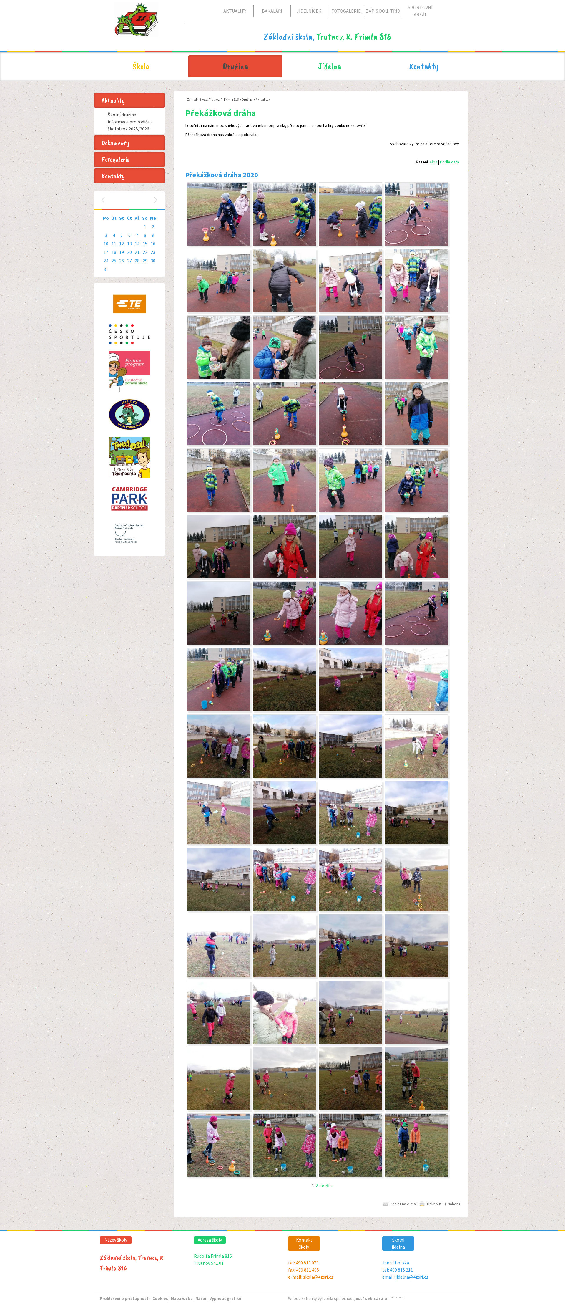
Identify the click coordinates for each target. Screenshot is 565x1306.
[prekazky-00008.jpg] (284, 1175)
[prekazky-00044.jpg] (350, 577)
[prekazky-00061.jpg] (218, 311)
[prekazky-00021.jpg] (218, 976)
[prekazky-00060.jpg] (284, 311)
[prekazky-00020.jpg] (284, 976)
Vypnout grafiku (225, 1298)
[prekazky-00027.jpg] (350, 843)
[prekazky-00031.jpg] (350, 776)
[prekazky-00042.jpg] (416, 577)
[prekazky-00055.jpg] (416, 377)
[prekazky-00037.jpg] (218, 710)
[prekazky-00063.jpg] (350, 244)
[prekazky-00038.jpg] (416, 643)
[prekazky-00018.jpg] (416, 976)
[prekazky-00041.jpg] (218, 643)
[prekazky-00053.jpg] (284, 444)
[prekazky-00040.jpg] (284, 643)
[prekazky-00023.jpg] (350, 909)
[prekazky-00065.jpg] (218, 244)
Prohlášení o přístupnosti (125, 1298)
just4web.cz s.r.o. (371, 1298)
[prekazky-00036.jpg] (284, 710)
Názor (201, 1298)
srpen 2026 (130, 200)
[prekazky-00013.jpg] (218, 1109)
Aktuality (262, 99)
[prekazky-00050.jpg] (416, 444)
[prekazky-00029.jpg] (218, 843)
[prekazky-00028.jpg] (284, 843)
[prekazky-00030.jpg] (416, 776)
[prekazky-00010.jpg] (416, 1109)
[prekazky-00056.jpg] (284, 377)
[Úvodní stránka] (136, 32)
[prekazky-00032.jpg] (284, 776)
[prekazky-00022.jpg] (416, 909)
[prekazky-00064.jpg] (284, 244)
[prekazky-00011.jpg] (284, 1109)
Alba (433, 162)
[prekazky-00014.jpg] (416, 1042)
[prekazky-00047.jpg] (350, 510)
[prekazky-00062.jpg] (416, 244)
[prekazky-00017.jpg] (218, 1042)
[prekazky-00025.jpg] (218, 909)
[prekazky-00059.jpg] (350, 311)
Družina (247, 99)
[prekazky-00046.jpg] (416, 510)
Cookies (160, 1298)
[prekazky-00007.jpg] (350, 1175)
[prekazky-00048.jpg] (284, 510)
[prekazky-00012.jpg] (350, 1109)
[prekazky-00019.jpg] (350, 976)
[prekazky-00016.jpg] (284, 1042)
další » (326, 1186)
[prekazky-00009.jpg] (218, 1175)
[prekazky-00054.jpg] (350, 377)
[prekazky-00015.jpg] (350, 1042)
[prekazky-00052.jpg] (218, 444)
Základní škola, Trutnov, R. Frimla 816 (213, 99)
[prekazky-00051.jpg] (350, 444)
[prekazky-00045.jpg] (218, 577)
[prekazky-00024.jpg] (284, 909)
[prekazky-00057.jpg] (218, 377)
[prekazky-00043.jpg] (284, 577)
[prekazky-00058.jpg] (416, 311)
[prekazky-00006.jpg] (416, 1175)
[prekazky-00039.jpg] (350, 643)
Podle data (449, 162)
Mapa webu (182, 1298)
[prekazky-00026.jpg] (416, 843)
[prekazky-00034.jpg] (416, 710)
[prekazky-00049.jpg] (218, 510)
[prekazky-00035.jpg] (350, 710)
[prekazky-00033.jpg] (218, 776)
